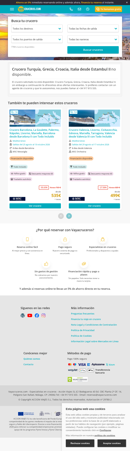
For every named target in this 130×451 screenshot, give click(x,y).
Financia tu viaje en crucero (86, 319)
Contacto (28, 364)
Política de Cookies (81, 335)
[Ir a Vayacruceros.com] (29, 8)
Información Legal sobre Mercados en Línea (94, 341)
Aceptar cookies (112, 443)
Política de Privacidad (82, 330)
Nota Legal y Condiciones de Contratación (94, 324)
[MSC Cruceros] (23, 199)
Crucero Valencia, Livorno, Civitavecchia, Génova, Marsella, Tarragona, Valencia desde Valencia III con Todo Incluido (93, 133)
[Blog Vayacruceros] (22, 316)
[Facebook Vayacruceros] (37, 316)
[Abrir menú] (12, 9)
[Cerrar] (127, 2)
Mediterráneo (19, 140)
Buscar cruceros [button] (93, 50)
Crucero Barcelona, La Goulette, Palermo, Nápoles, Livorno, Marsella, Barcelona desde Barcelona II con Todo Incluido (34, 133)
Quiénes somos (31, 358)
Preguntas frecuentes (82, 313)
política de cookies (104, 435)
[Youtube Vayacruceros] (29, 316)
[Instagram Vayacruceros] (44, 316)
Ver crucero (35, 205)
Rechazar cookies (80, 443)
